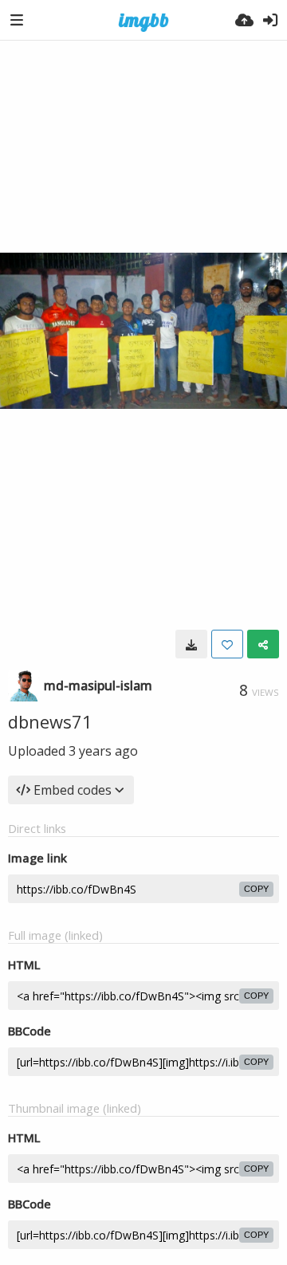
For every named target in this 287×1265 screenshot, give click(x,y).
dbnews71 (50, 721)
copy (256, 889)
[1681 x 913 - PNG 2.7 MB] (191, 644)
